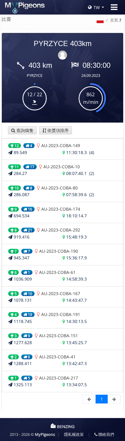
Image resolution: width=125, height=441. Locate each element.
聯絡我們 (105, 434)
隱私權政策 (74, 434)
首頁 (114, 20)
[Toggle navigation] (114, 7)
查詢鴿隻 (24, 130)
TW (96, 7)
